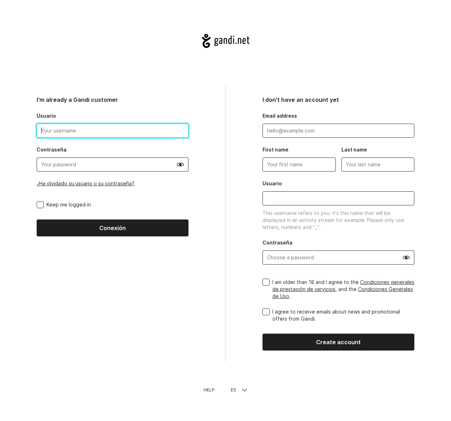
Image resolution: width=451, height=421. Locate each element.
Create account (338, 342)
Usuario (46, 116)
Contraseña (52, 150)
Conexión (112, 227)
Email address (279, 116)
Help (209, 389)
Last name (354, 150)
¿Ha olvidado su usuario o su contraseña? (86, 183)
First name (275, 150)
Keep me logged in (69, 205)
